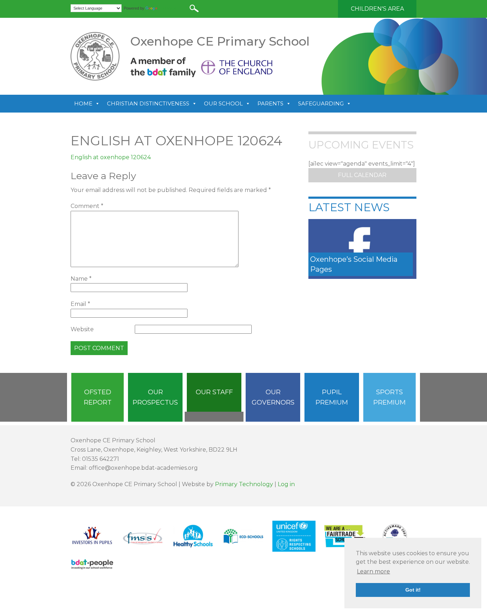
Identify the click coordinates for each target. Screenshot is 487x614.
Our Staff (214, 392)
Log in (286, 484)
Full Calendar (362, 175)
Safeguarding (321, 103)
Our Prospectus (155, 397)
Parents (270, 103)
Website (82, 329)
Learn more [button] (373, 571)
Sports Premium (389, 397)
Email (80, 304)
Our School (223, 103)
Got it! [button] (413, 590)
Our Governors (273, 397)
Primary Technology (244, 484)
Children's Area (377, 8)
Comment (87, 206)
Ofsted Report (98, 397)
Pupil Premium (332, 397)
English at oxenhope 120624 (111, 157)
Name (81, 278)
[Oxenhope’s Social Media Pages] (362, 248)
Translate (167, 8)
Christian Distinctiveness (148, 103)
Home (83, 103)
